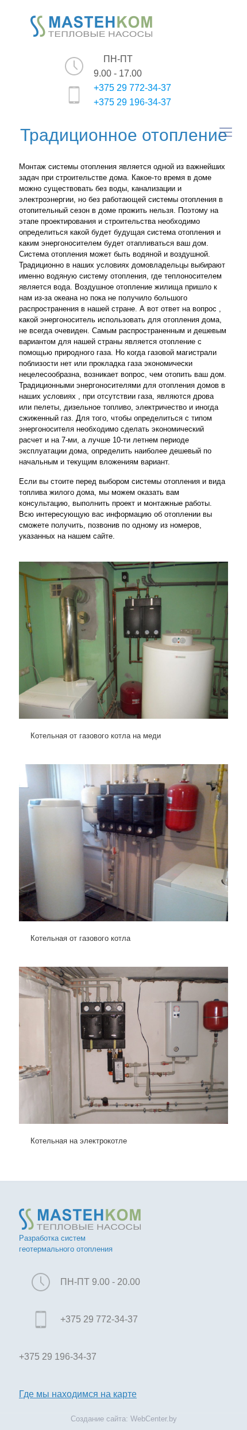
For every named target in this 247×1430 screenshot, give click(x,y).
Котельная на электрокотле (78, 1141)
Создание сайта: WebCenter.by (124, 1418)
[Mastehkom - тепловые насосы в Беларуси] (91, 26)
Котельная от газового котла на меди (95, 735)
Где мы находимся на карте (78, 1394)
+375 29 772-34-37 (132, 88)
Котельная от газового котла (80, 938)
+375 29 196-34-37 (132, 102)
